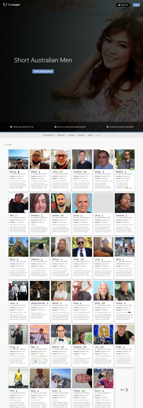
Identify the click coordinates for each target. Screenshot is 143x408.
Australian (76, 356)
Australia (72, 135)
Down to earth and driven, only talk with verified (61, 268)
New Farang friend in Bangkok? (18, 181)
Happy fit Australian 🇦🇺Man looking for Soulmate (124, 312)
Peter (76, 259)
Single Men (61, 135)
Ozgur (98, 171)
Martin (55, 347)
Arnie (76, 215)
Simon (55, 259)
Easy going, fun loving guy (123, 356)
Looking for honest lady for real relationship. (103, 400)
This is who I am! (78, 268)
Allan (97, 303)
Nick (118, 259)
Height (90, 135)
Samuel (120, 215)
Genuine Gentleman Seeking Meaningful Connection (82, 224)
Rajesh (119, 171)
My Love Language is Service (124, 224)
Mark (12, 259)
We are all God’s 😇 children (39, 356)
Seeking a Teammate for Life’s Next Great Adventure (61, 224)
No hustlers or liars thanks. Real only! (18, 224)
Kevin (98, 390)
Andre (119, 303)
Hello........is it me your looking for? (82, 181)
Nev (33, 347)
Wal (12, 215)
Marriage (81, 135)
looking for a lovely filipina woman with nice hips (103, 224)
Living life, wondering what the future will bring (103, 356)
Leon (97, 259)
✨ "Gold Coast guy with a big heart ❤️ (18, 268)
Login (136, 5)
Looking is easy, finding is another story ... (61, 356)
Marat (55, 303)
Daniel (55, 215)
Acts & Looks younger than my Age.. (103, 312)
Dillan (34, 171)
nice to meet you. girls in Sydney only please (18, 312)
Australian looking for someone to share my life (82, 312)
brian (55, 390)
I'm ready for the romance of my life (124, 268)
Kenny (13, 171)
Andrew (77, 171)
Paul (12, 390)
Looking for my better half (102, 268)
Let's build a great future (59, 181)
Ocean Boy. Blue (35, 400)
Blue (33, 390)
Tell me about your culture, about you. (18, 356)
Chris (97, 215)
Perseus (35, 215)
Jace (12, 303)
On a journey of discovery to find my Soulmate (82, 400)
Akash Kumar (38, 303)
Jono (55, 171)
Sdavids (35, 259)
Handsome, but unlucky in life (103, 181)
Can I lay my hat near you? (38, 268)
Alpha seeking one (15, 400)
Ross (76, 303)
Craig (12, 347)
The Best (33, 224)
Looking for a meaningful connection (61, 312)
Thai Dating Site (48, 135)
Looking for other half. (122, 181)
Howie (76, 390)
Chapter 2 (55, 400)
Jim (97, 347)
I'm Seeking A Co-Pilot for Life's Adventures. (39, 181)
